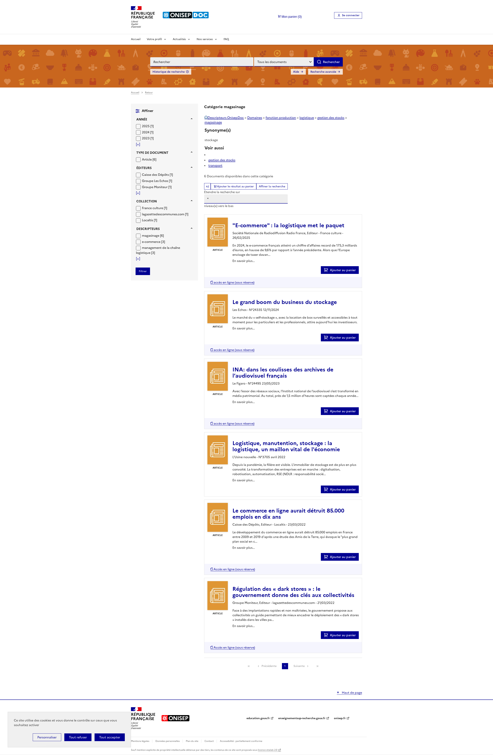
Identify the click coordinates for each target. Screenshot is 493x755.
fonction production (281, 117)
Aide (296, 72)
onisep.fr (340, 718)
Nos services (205, 39)
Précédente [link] (269, 666)
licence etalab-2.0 (267, 750)
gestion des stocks (330, 117)
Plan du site (192, 741)
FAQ (226, 39)
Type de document (152, 152)
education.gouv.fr (258, 718)
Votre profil (154, 39)
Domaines (254, 117)
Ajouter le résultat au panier (235, 186)
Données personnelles (167, 741)
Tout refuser (78, 737)
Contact (209, 741)
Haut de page (351, 692)
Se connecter (351, 15)
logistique (306, 117)
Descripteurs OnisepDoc (226, 117)
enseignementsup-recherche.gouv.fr (301, 718)
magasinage (213, 122)
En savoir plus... (243, 260)
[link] (249, 666)
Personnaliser (47, 737)
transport (215, 165)
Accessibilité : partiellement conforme (241, 741)
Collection (146, 201)
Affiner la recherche (272, 186)
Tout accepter (109, 737)
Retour (149, 92)
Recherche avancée (323, 72)
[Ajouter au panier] (327, 270)
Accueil (136, 39)
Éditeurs (144, 168)
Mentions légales (140, 741)
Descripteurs (148, 228)
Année (141, 119)
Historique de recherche (169, 72)
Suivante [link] (299, 666)
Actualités (179, 39)
